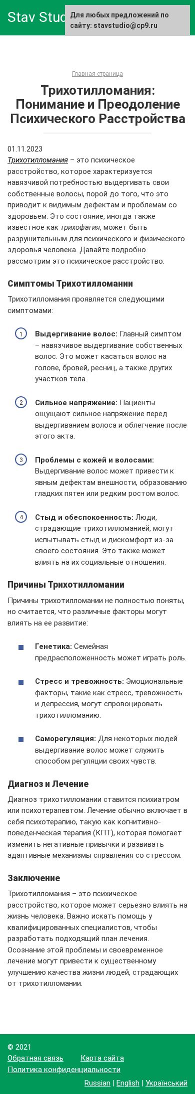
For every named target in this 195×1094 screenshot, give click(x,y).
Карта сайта (102, 1058)
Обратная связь (36, 1058)
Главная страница (97, 73)
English (128, 1083)
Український (167, 1083)
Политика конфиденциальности (64, 1069)
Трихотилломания (38, 160)
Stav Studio (43, 17)
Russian (97, 1083)
